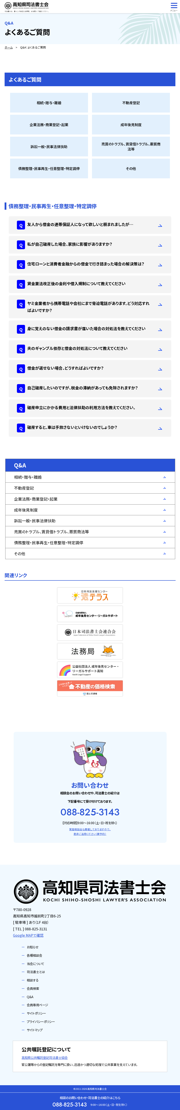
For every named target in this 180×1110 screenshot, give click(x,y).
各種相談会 (34, 955)
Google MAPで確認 (28, 935)
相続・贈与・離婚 (28, 477)
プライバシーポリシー (41, 1021)
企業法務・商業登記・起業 (36, 499)
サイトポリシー (36, 1013)
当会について (35, 963)
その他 (19, 553)
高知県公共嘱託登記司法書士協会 (45, 1057)
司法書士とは (36, 971)
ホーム (9, 47)
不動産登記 (24, 488)
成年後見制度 (26, 510)
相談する (33, 980)
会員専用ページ (37, 1005)
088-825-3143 (89, 812)
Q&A (30, 996)
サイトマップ (35, 1030)
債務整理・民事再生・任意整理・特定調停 (48, 542)
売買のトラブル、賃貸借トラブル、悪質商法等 (51, 531)
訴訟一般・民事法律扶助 (35, 520)
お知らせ (32, 947)
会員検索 (33, 988)
